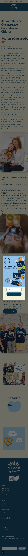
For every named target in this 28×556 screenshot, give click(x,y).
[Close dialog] (24, 257)
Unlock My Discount (14, 294)
